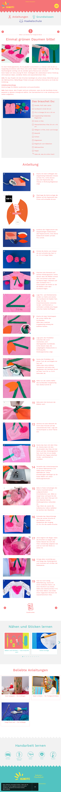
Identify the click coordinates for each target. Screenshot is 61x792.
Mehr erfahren (6, 789)
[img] (7, 7)
